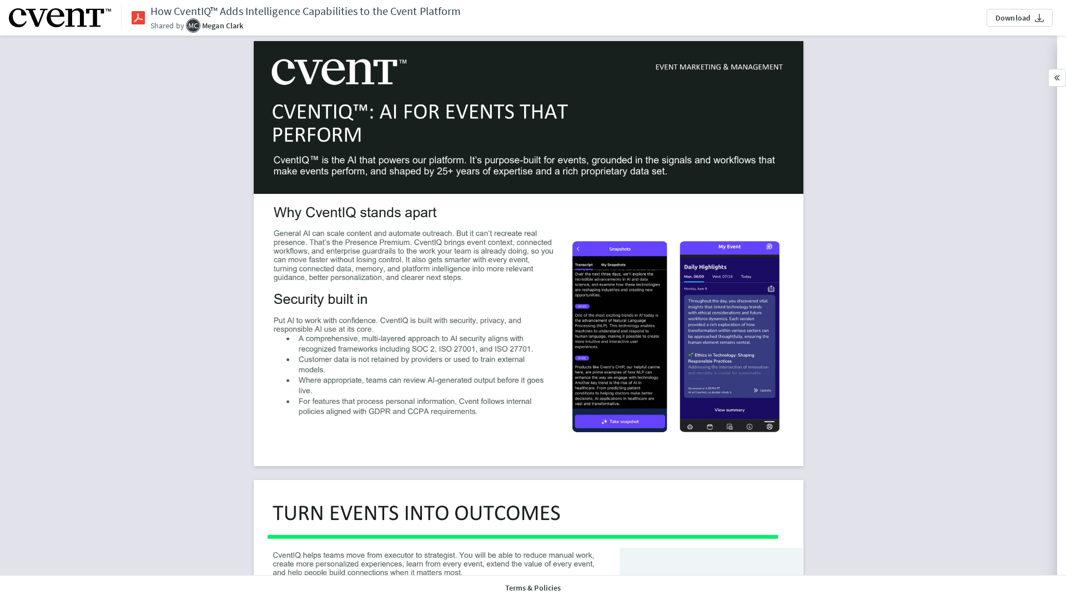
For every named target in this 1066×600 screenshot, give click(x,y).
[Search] (555, 548)
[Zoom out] (436, 548)
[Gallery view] (410, 548)
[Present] (488, 548)
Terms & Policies (533, 588)
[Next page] (607, 548)
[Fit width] (515, 548)
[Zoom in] (462, 548)
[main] (528, 305)
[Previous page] (581, 548)
